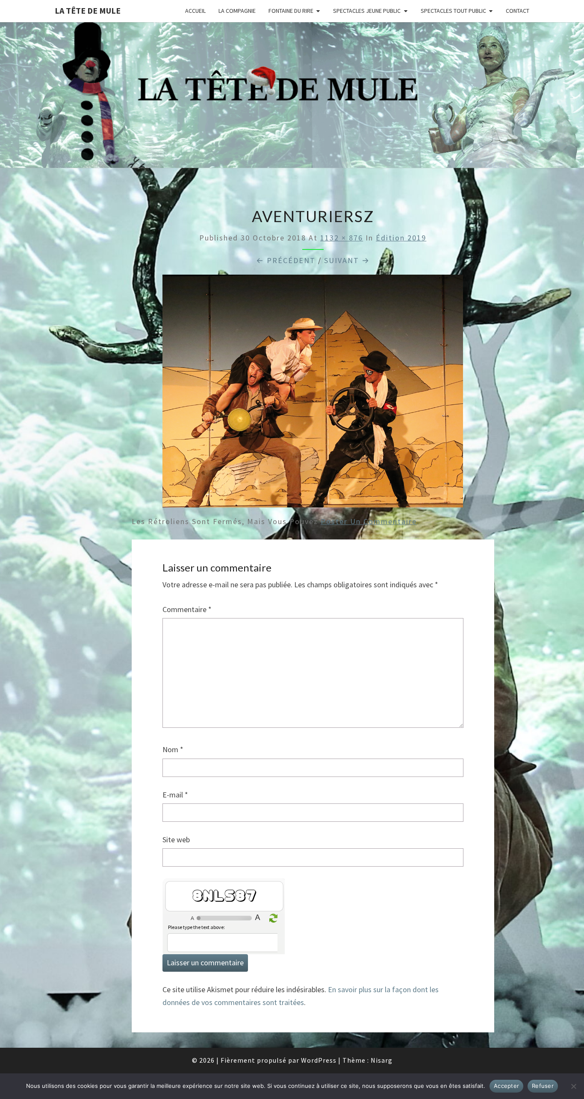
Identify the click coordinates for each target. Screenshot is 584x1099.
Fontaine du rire (290, 11)
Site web (176, 839)
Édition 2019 (401, 238)
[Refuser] (573, 1086)
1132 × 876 (341, 238)
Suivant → (347, 260)
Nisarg (381, 1060)
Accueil (195, 11)
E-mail (175, 795)
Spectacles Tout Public (453, 11)
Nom (172, 749)
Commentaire (187, 609)
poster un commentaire (369, 521)
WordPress (318, 1060)
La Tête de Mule (88, 10)
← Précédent (286, 260)
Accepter (506, 1085)
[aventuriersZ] (312, 394)
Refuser (543, 1085)
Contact (517, 11)
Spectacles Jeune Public (367, 11)
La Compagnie (237, 11)
